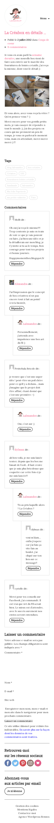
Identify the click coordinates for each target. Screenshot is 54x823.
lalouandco (27, 185)
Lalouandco (15, 16)
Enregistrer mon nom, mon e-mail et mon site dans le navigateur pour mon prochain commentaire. (26, 712)
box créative (34, 167)
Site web (9, 699)
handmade (12, 185)
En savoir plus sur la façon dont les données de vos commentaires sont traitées (27, 733)
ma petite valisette (16, 197)
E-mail (9, 691)
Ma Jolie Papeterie (16, 191)
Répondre (16, 263)
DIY (22, 173)
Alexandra (21, 283)
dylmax (19, 449)
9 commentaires (17, 46)
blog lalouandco (15, 167)
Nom (8, 682)
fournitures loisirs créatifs (20, 179)
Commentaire (13, 652)
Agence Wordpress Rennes (34, 816)
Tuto (33, 197)
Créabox (11, 173)
